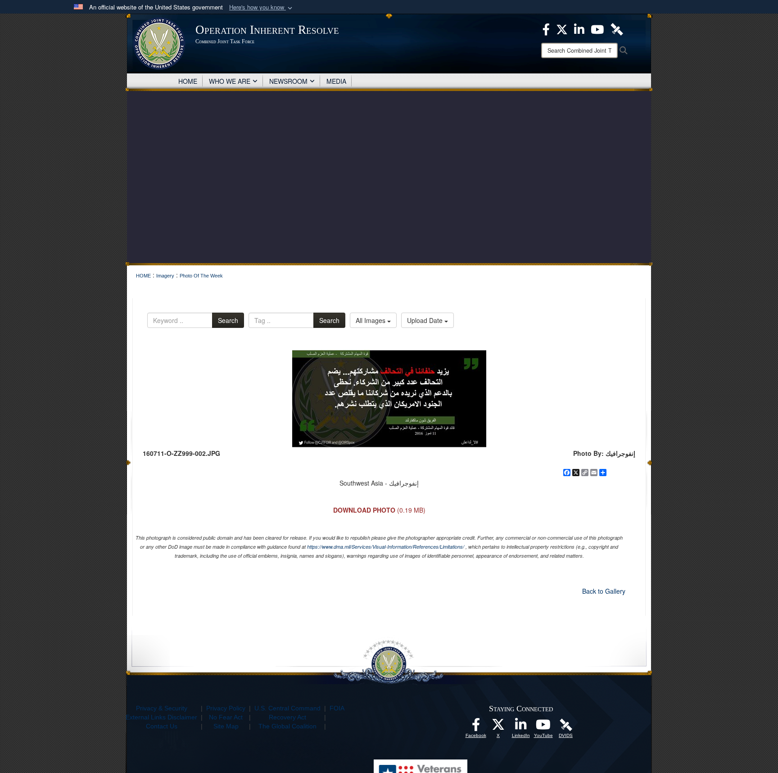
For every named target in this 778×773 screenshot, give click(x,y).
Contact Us (161, 726)
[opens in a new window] (476, 727)
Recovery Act (287, 717)
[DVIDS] (566, 724)
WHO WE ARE (229, 81)
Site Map (226, 726)
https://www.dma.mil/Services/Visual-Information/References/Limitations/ (385, 546)
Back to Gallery (603, 591)
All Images (371, 320)
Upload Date (425, 320)
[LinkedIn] (521, 727)
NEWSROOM (288, 81)
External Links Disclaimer (161, 717)
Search (228, 320)
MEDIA (336, 81)
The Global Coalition (287, 726)
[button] (261, 7)
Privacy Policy (225, 708)
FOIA (337, 708)
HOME (187, 81)
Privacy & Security (161, 708)
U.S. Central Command (287, 708)
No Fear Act (226, 717)
